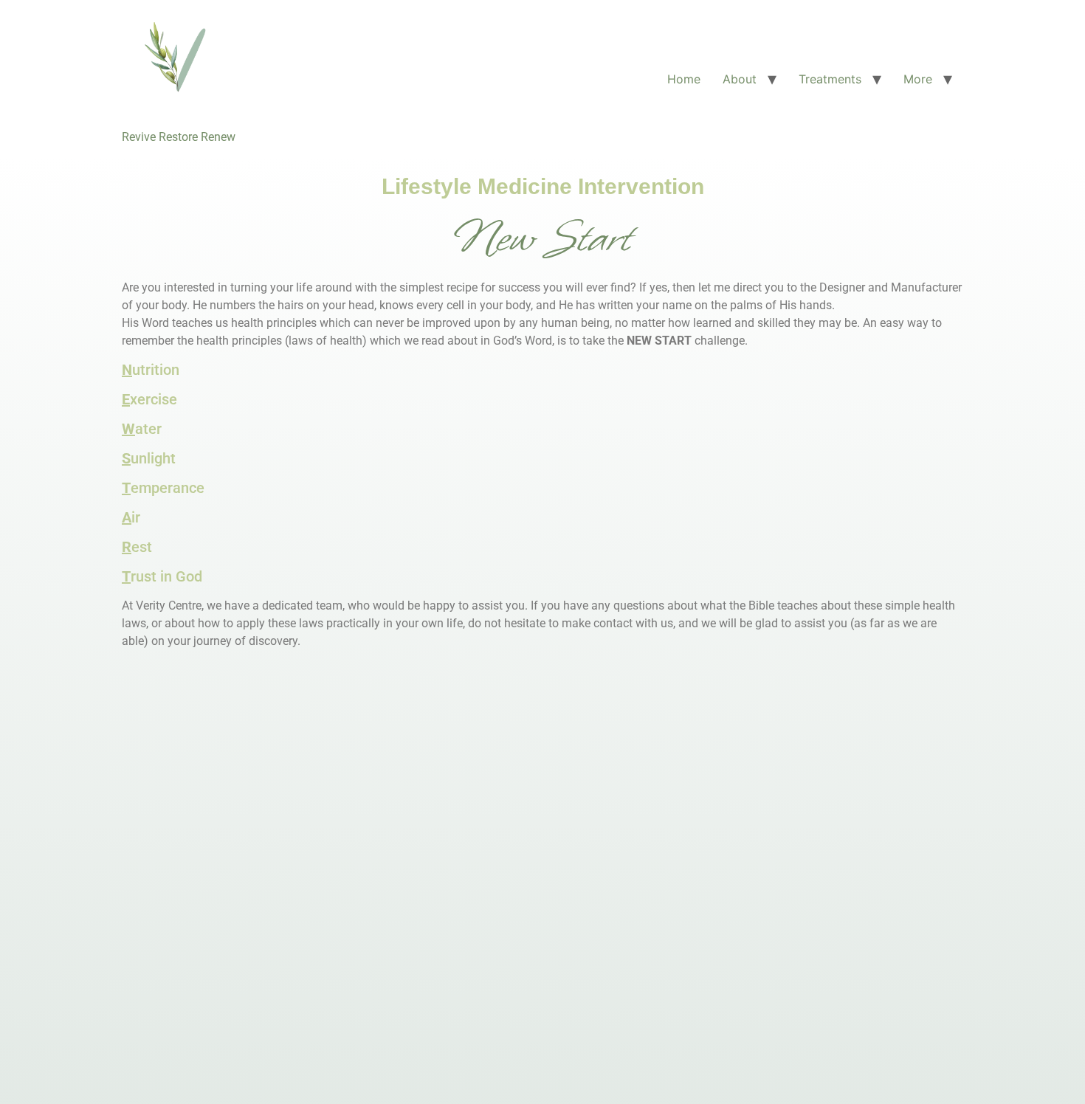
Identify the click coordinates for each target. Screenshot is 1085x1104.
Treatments (830, 79)
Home (683, 79)
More (917, 79)
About (740, 79)
